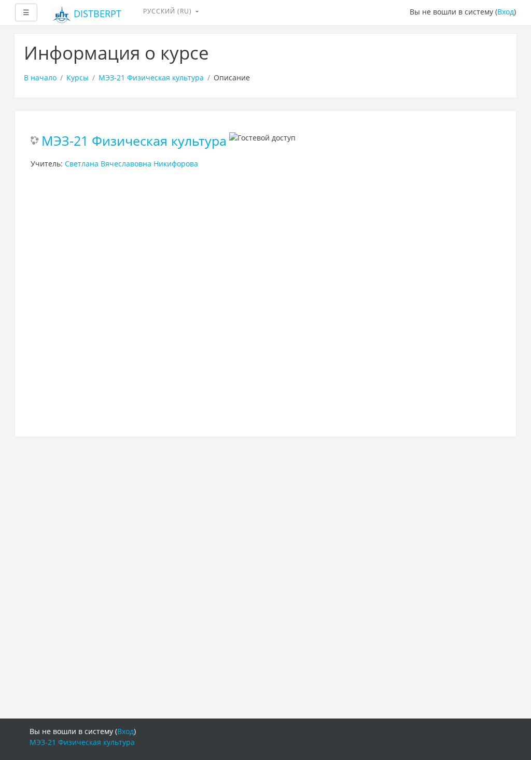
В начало (40, 77)
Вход (505, 12)
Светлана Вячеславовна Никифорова (131, 163)
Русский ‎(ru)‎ (168, 11)
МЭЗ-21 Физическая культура (151, 77)
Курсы (77, 77)
